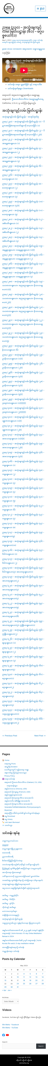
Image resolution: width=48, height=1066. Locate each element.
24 (18, 984)
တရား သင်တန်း (38, 40)
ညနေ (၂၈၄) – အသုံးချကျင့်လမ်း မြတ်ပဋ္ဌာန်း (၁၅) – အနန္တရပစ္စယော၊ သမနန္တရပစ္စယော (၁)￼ (23, 248)
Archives (5, 997)
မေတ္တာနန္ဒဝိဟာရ (36, 99)
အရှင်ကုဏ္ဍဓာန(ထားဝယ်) (13, 795)
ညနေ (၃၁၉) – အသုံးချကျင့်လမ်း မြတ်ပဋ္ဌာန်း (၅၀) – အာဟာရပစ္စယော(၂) (23, 579)
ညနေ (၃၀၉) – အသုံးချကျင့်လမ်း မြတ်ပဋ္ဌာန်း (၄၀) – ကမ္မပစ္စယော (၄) (23, 490)
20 (36, 980)
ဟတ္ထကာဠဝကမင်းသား (10, 841)
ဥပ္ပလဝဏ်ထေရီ (7, 857)
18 (24, 980)
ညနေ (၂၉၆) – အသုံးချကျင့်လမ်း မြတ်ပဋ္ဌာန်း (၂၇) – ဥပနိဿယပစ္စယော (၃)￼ (23, 374)
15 (5, 980)
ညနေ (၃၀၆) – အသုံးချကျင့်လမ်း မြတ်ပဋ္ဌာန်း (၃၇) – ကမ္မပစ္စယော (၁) (23, 463)
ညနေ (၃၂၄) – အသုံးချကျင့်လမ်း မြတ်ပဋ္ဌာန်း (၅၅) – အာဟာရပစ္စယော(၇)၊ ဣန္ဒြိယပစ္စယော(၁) (23, 623)
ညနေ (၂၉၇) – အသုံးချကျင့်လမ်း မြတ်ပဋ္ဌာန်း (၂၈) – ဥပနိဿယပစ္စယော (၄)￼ (23, 383)
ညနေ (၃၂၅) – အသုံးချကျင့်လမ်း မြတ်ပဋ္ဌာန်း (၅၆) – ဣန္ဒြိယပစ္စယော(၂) (23, 632)
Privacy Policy (9, 776)
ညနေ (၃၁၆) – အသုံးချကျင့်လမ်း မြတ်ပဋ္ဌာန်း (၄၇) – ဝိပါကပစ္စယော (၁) (23, 552)
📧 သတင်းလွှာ (7, 825)
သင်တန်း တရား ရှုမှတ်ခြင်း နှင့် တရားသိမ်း (25, 84)
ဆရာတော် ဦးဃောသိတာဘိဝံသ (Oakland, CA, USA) (23, 782)
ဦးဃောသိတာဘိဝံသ (20, 99)
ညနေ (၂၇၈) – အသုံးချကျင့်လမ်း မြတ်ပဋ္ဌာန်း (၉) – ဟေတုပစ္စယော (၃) (22, 195)
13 (36, 977)
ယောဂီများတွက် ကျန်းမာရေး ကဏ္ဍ (16, 770)
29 (5, 987)
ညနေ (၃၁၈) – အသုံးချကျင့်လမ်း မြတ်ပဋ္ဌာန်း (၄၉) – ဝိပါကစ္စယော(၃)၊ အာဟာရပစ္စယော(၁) (23, 570)
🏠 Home (5, 760)
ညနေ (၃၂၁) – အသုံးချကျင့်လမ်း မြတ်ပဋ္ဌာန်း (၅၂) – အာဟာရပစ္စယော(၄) (23, 596)
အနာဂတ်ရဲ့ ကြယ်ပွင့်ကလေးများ (15, 773)
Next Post (40, 736)
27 (36, 984)
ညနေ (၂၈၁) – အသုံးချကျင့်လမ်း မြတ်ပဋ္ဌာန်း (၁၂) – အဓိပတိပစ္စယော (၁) (23, 221)
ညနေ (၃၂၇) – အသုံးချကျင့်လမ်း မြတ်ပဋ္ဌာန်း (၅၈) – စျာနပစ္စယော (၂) (23, 650)
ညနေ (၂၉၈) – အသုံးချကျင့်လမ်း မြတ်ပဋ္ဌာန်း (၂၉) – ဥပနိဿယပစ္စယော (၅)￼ (23, 392)
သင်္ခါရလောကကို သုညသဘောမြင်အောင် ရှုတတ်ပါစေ (20, 876)
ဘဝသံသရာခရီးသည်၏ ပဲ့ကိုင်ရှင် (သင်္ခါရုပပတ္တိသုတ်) (20, 864)
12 (30, 977)
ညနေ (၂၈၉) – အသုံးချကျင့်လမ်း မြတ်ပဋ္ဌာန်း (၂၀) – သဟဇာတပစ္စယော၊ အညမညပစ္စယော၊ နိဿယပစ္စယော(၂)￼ (23, 298)
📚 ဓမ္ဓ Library (7, 819)
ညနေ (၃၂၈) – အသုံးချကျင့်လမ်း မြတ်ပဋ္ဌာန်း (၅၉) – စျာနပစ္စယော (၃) (23, 658)
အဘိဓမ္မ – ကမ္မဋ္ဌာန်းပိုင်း (10, 895)
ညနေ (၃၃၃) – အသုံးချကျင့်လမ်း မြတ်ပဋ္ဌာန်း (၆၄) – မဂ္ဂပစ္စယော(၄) (23, 703)
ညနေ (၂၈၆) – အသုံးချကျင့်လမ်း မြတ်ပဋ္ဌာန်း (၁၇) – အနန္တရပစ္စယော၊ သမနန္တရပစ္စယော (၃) (23, 266)
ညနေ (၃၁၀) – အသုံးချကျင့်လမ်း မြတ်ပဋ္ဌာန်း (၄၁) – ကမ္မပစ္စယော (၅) (23, 499)
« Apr (4, 990)
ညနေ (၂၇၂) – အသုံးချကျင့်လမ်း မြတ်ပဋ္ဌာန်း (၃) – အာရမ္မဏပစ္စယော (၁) (22, 141)
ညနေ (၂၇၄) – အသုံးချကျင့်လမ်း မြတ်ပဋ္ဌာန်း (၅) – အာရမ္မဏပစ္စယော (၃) (22, 159)
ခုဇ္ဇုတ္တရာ (5, 845)
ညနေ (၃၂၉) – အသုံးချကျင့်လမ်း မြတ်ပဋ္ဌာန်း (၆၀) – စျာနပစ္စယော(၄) (23, 667)
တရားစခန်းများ (12, 786)
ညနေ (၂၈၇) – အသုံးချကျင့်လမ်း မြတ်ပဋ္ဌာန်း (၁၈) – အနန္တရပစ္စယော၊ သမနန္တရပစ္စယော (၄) (23, 274)
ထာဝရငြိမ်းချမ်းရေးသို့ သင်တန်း (13, 947)
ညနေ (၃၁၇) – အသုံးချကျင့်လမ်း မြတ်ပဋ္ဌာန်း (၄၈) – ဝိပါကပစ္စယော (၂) (23, 561)
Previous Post (9, 736)
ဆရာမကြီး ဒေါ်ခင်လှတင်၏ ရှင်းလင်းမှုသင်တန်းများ (22, 813)
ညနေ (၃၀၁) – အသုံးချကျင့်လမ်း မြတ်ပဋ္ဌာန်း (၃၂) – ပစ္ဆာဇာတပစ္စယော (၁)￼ (23, 419)
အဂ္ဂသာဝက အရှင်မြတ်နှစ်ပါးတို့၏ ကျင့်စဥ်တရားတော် (21, 888)
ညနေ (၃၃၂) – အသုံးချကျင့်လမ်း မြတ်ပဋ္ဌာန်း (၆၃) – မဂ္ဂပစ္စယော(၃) (23, 694)
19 (30, 980)
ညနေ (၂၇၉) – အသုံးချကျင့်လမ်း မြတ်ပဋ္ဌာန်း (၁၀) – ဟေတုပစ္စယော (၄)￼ (23, 203)
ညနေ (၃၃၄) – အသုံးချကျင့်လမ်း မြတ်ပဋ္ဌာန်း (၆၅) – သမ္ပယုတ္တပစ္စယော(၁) (23, 712)
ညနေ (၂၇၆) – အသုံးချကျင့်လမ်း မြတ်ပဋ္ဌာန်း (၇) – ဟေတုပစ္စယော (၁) (22, 177)
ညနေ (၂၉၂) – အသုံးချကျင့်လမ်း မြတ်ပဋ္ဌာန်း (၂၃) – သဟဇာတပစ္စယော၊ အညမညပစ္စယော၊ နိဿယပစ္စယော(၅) (23, 337)
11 (24, 977)
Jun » (10, 990)
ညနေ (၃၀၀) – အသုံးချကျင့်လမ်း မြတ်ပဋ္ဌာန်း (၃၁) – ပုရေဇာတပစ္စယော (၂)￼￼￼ (23, 410)
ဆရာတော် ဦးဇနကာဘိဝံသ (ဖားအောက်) (18, 804)
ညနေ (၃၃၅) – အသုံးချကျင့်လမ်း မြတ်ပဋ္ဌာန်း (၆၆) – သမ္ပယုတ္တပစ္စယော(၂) (23, 721)
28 (43, 984)
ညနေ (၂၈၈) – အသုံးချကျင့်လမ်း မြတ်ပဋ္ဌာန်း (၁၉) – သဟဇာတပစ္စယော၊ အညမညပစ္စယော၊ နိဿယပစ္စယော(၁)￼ (23, 285)
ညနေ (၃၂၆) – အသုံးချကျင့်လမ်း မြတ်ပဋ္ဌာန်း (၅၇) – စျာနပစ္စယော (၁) (23, 641)
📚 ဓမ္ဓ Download (8, 816)
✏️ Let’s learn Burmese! (11, 822)
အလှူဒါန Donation (10, 767)
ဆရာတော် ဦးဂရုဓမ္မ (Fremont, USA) (17, 792)
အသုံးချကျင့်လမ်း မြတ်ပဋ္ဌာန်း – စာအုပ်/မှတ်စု (20, 117)
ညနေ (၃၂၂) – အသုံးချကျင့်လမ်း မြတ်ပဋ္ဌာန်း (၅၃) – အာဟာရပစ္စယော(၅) (23, 605)
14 (43, 977)
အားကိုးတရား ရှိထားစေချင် (11, 872)
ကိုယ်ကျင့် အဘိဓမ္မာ (9, 907)
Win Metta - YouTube (10, 1028)
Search (4, 1042)
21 (43, 980)
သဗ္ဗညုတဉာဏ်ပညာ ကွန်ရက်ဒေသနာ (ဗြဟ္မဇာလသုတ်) (21, 923)
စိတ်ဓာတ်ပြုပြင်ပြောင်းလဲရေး (12, 861)
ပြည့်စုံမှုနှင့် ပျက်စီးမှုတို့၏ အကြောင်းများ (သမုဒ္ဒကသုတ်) (21, 868)
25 (24, 984)
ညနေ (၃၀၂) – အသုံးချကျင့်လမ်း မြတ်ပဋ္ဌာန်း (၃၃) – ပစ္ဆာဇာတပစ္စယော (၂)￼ (23, 428)
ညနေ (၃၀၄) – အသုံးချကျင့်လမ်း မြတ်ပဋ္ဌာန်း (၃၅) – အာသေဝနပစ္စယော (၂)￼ (23, 445)
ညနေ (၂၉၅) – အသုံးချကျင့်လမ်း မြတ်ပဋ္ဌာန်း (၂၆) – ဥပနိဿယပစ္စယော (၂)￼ (23, 365)
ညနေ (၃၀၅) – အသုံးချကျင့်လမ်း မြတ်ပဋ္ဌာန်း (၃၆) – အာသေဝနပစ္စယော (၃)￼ (23, 454)
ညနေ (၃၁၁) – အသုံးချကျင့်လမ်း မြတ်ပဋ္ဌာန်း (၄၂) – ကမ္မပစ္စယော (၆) (23, 508)
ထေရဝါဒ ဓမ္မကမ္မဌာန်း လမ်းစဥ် (11, 42)
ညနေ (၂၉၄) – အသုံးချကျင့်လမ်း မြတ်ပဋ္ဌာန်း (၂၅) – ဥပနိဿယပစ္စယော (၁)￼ (23, 357)
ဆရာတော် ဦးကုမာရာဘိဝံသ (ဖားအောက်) (18, 798)
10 (18, 977)
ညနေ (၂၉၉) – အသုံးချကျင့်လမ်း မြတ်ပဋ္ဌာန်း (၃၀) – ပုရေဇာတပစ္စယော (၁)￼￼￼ (23, 401)
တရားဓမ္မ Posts (10, 764)
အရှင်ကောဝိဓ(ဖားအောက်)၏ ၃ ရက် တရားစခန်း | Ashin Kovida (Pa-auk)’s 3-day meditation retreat (21, 941)
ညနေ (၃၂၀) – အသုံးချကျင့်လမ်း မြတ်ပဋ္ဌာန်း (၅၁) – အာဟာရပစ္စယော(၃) (23, 587)
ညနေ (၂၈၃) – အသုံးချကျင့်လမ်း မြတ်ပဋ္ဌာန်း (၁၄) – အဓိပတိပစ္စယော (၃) (23, 239)
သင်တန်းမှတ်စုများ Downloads (20, 88)
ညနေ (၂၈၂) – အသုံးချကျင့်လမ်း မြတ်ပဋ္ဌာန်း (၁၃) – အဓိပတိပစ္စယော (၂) (23, 230)
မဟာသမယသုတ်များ (9, 911)
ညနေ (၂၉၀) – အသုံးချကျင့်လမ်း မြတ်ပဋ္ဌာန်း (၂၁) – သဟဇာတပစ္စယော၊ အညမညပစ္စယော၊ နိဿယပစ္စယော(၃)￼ (23, 311)
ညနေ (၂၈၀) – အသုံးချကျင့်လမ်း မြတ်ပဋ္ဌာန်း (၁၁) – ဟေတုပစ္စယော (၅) (23, 212)
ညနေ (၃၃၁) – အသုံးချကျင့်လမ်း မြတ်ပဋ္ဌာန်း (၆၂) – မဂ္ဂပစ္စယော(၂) (23, 685)
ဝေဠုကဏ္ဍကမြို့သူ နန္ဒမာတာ (12, 849)
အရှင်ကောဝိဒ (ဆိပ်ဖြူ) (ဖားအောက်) (17, 801)
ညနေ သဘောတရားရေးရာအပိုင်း (22, 40)
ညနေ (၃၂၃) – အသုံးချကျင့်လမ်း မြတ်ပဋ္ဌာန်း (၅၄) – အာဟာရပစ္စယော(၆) (23, 614)
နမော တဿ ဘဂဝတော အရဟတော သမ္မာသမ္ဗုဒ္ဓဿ (23, 49)
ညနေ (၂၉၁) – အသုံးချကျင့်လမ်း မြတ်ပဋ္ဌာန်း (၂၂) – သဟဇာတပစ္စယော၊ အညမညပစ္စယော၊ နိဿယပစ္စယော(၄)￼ (23, 324)
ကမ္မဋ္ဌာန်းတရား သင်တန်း (10, 951)
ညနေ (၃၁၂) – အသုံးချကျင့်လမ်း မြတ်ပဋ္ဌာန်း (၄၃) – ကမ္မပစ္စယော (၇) (23, 516)
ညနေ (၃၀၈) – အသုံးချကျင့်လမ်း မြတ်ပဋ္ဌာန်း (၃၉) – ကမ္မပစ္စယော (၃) (23, 481)
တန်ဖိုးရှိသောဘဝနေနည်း (10, 915)
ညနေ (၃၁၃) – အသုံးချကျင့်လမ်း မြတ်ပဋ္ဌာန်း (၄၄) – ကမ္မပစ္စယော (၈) (23, 525)
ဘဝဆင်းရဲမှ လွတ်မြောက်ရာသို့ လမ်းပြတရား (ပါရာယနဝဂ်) (22, 880)
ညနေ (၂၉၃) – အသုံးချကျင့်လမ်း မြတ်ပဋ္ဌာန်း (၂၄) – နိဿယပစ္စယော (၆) (23, 348)
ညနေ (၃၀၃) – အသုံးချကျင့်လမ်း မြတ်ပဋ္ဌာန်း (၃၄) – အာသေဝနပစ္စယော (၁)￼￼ (23, 436)
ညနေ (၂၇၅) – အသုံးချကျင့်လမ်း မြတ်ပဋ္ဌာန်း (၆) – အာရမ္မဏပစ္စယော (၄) (22, 168)
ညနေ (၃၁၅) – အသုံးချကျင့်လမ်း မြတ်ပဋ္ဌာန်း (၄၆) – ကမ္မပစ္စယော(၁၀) (23, 543)
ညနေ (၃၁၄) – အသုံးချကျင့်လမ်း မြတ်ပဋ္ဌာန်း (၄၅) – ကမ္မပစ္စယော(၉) (23, 534)
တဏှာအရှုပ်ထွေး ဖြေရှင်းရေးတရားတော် (16, 884)
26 (30, 984)
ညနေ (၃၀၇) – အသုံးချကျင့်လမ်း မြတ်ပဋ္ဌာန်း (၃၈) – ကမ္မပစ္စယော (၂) (23, 472)
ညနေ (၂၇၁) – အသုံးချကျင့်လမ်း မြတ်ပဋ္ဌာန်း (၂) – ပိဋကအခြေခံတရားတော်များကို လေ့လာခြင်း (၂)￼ (23, 132)
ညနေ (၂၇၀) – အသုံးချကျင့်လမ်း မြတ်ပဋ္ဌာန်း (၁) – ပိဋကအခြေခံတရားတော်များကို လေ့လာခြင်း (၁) (23, 123)
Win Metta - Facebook (10, 1025)
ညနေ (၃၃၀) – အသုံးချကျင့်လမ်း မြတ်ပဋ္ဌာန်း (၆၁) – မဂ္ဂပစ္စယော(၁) (23, 676)
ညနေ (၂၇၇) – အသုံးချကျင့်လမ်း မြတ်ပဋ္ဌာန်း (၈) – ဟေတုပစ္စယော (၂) (22, 186)
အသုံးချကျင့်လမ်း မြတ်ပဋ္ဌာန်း (31, 42)
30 (12, 987)
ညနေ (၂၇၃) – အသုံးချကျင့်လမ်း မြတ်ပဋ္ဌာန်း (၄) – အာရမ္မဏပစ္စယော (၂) (22, 150)
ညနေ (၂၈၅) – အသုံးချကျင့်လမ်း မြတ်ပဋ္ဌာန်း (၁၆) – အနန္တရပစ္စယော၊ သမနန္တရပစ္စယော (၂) (23, 257)
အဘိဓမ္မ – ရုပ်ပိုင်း (8, 903)
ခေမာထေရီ (6, 853)
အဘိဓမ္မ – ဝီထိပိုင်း (8, 899)
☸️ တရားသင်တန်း (8, 779)
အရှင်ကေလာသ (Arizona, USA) (15, 789)
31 (18, 987)
